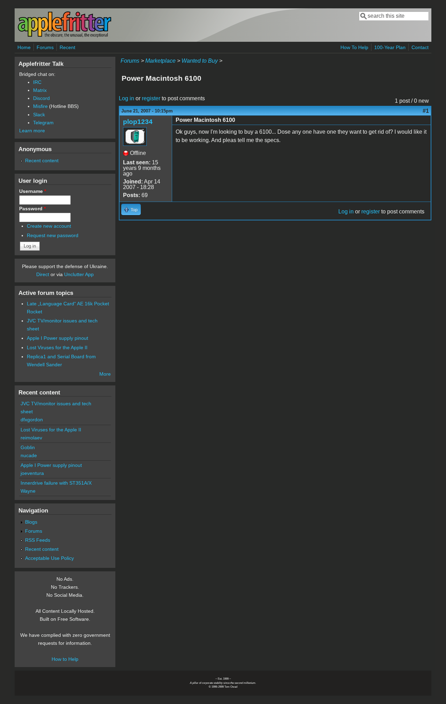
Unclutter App (79, 274)
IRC (37, 82)
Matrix (40, 90)
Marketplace (160, 61)
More (105, 374)
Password (32, 208)
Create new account (49, 226)
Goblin (28, 447)
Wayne (28, 491)
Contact (420, 47)
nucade (29, 455)
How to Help (65, 659)
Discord (41, 98)
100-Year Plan (390, 47)
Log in (126, 98)
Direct (42, 274)
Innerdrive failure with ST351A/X (56, 483)
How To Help (354, 47)
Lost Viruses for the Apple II (57, 347)
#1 (426, 111)
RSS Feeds (37, 540)
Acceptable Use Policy (49, 558)
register (151, 98)
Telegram (43, 122)
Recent (67, 47)
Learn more (32, 130)
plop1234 (138, 121)
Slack (39, 114)
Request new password (52, 235)
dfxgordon (32, 419)
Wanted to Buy (200, 61)
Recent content (42, 160)
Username (32, 191)
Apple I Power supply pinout (57, 338)
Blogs (31, 522)
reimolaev (31, 437)
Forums (45, 47)
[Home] (64, 36)
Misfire (40, 106)
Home (24, 47)
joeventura (32, 473)
